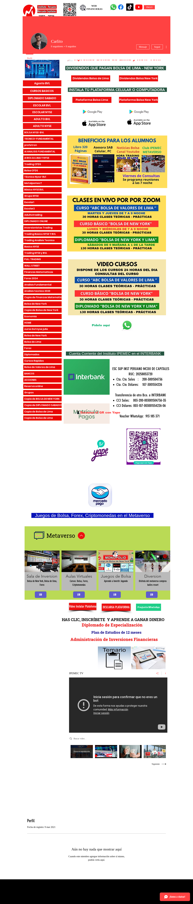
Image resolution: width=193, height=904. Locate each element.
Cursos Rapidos (34, 361)
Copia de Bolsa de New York (41, 310)
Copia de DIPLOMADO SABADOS (43, 405)
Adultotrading (33, 215)
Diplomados (31, 354)
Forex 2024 (31, 278)
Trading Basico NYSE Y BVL (40, 234)
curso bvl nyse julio (36, 329)
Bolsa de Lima (32, 342)
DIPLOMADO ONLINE (36, 221)
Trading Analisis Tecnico (39, 240)
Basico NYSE (31, 246)
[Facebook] (120, 7)
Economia (30, 316)
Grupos (29, 392)
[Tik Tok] (129, 7)
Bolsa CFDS (31, 170)
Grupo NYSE (31, 196)
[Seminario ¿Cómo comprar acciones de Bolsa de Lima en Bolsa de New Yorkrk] (118, 705)
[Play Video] (106, 751)
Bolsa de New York (35, 303)
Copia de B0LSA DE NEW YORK (42, 399)
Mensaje (143, 47)
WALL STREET (32, 265)
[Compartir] (157, 673)
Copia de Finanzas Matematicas (43, 297)
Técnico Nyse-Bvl (35, 177)
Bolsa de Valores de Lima (39, 367)
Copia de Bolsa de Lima (38, 411)
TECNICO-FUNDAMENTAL (39, 138)
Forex (27, 348)
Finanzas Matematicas (38, 272)
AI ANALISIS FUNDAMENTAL (39, 151)
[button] (42, 571)
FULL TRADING (32, 259)
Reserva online (33, 386)
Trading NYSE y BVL (35, 253)
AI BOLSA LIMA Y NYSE (36, 158)
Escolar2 (29, 208)
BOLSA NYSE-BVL (34, 132)
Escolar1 (29, 202)
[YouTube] (138, 7)
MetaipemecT (33, 183)
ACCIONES (30, 380)
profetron (30, 145)
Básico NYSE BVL (34, 189)
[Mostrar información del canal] (164, 673)
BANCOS (29, 373)
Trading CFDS (32, 164)
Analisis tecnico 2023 (37, 291)
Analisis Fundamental (37, 284)
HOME (27, 322)
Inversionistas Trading (38, 227)
